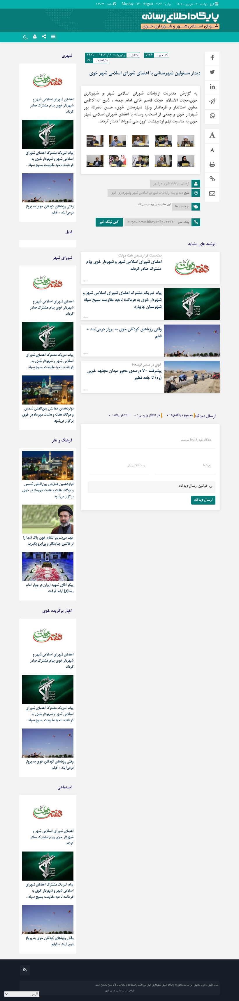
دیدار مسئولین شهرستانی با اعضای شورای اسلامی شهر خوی (144, 73)
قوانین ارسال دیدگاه (193, 486)
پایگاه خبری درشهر (166, 184)
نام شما (207, 466)
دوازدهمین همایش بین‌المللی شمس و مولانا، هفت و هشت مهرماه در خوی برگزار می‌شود (47, 415)
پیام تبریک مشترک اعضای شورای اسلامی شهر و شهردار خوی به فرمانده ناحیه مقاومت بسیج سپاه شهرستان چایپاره (122, 300)
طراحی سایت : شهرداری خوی (119, 990)
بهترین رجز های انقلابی (57, 245)
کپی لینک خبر (109, 222)
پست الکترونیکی (135, 466)
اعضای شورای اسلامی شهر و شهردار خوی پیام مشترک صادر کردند (51, 106)
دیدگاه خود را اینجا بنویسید (196, 440)
